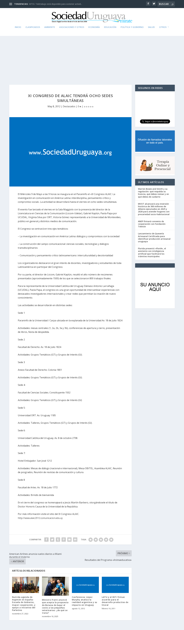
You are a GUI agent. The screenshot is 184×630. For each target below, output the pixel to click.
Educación (110, 27)
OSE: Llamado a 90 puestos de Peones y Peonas (51, 4)
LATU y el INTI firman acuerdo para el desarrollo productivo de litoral (115, 601)
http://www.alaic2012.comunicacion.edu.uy (40, 518)
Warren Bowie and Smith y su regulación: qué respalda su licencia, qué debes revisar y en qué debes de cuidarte (153, 193)
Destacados (69, 106)
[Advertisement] (92, 57)
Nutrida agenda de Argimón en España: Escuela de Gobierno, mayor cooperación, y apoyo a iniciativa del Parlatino (23, 603)
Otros (162, 27)
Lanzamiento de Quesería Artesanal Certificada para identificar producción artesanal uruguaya (154, 237)
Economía (94, 27)
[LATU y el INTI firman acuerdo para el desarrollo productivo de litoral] (115, 585)
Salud (151, 27)
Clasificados (32, 27)
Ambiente (49, 27)
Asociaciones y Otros (71, 27)
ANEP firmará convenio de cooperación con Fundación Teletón (151, 224)
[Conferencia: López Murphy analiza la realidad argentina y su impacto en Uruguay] (85, 585)
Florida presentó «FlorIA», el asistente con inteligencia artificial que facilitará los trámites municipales (152, 252)
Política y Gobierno (132, 27)
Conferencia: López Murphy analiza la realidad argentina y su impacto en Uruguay (84, 601)
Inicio (18, 27)
